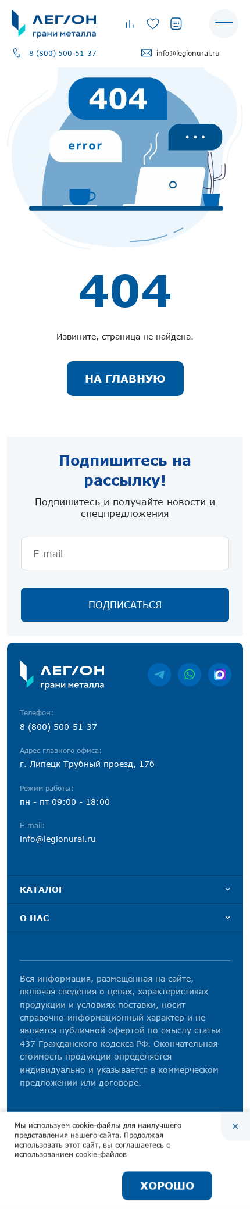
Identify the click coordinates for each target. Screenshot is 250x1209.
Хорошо (167, 1185)
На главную (125, 378)
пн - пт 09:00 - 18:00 (65, 802)
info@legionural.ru (188, 53)
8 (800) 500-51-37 (63, 53)
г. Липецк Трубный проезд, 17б (87, 764)
